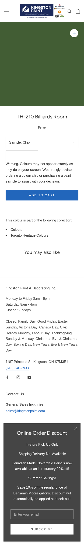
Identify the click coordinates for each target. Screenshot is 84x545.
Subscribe (42, 529)
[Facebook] (7, 377)
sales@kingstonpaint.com (25, 411)
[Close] (75, 428)
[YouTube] (29, 377)
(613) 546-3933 (17, 368)
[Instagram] (18, 377)
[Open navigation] (6, 11)
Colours (16, 229)
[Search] (69, 11)
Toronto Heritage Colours (29, 235)
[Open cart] (78, 11)
